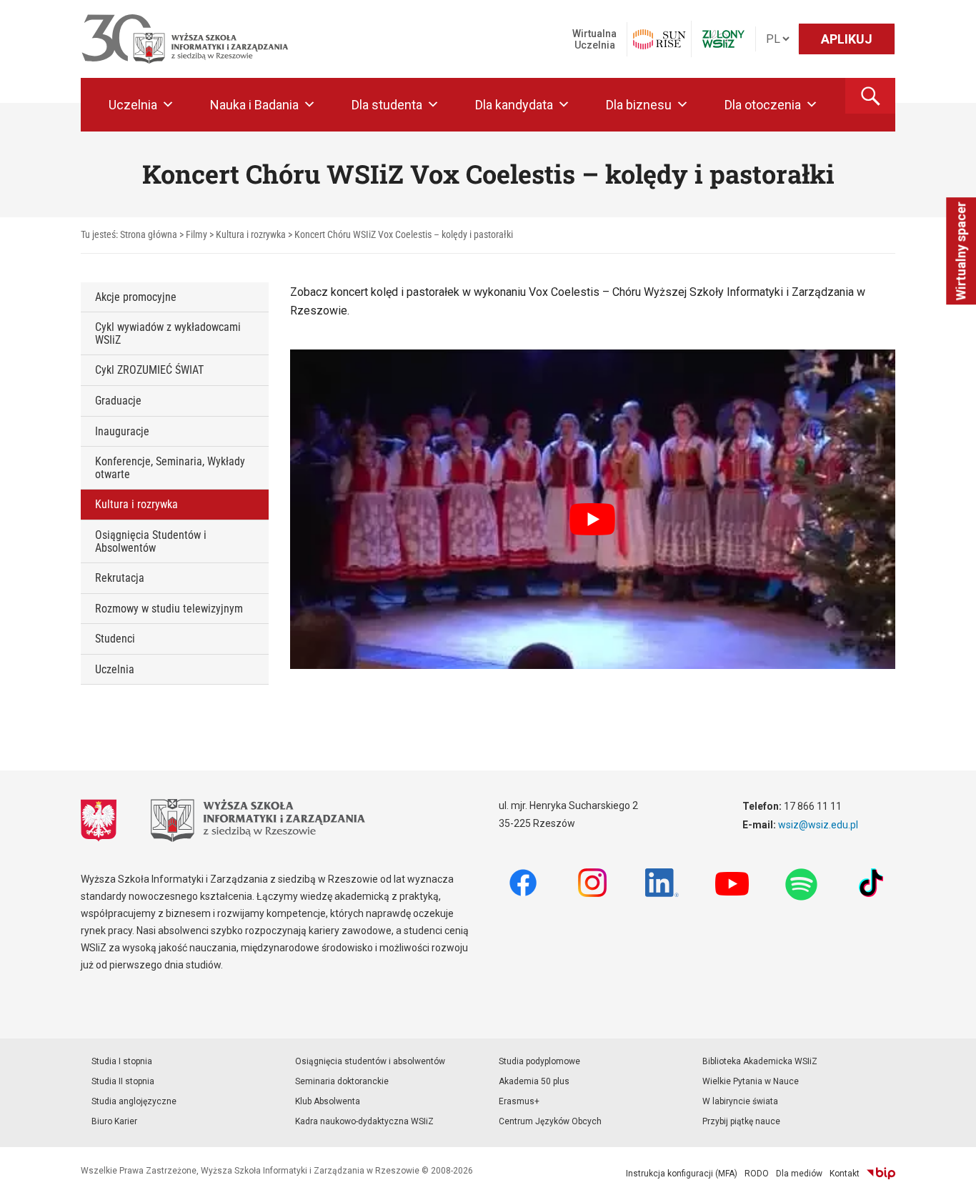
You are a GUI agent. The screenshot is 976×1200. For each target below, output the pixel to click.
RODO (757, 1174)
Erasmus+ (519, 1101)
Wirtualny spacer (960, 251)
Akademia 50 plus (534, 1081)
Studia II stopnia (122, 1081)
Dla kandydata (514, 104)
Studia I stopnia (121, 1061)
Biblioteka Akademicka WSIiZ (759, 1061)
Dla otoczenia (762, 104)
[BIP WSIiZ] (881, 1173)
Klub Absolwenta (327, 1101)
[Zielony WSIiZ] (723, 39)
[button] (870, 96)
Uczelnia (133, 104)
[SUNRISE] (659, 39)
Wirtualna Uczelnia (594, 39)
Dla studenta (387, 104)
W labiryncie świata (740, 1101)
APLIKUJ (846, 38)
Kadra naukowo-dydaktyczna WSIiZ (364, 1121)
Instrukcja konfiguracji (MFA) (681, 1174)
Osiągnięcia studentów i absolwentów (370, 1061)
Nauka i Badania (254, 104)
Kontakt (845, 1174)
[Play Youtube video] (593, 519)
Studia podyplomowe (539, 1061)
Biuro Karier (114, 1121)
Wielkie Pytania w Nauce (750, 1081)
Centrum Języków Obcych (550, 1121)
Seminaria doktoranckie (342, 1081)
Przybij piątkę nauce (741, 1121)
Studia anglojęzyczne (133, 1101)
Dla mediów (799, 1174)
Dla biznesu (639, 104)
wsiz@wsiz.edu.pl (818, 824)
